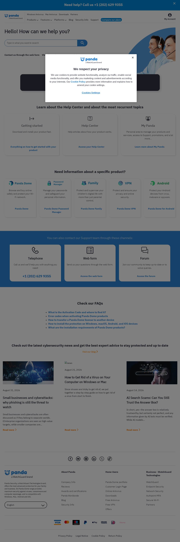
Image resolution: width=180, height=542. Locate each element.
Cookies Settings (91, 93)
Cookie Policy (78, 82)
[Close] (133, 57)
